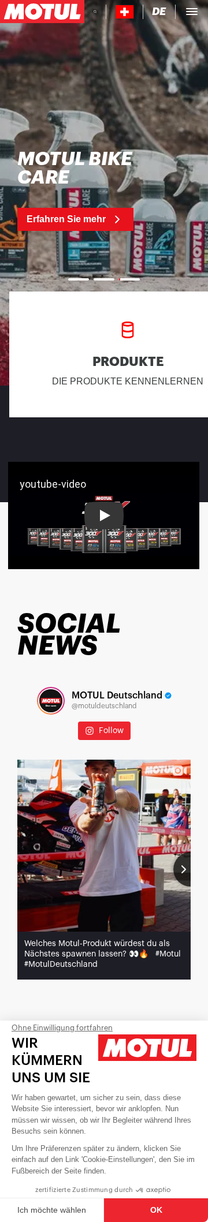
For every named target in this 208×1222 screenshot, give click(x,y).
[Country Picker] (124, 11)
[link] (85, 190)
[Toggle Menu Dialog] (192, 11)
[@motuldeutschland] (50, 700)
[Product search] (95, 11)
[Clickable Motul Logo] (42, 11)
